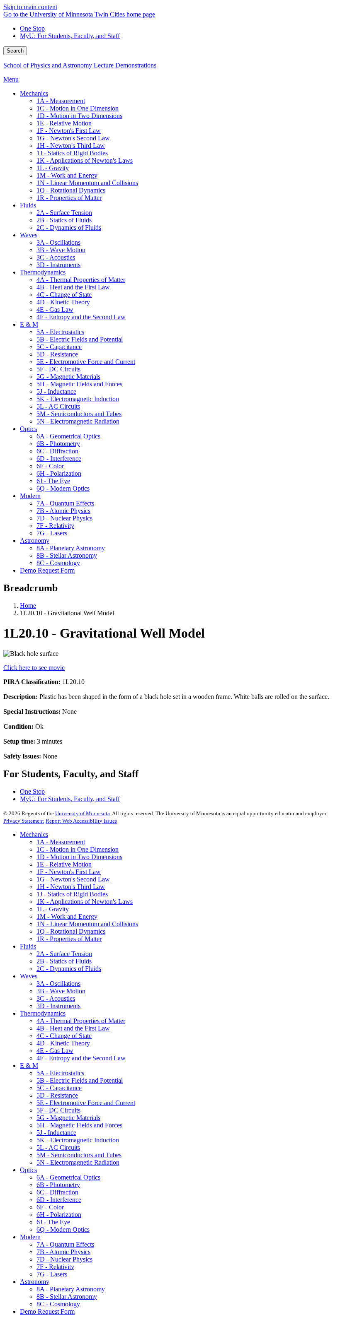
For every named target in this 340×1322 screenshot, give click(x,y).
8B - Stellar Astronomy (66, 1296)
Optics (28, 1169)
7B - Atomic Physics (63, 1251)
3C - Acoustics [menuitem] (55, 257)
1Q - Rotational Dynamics (70, 931)
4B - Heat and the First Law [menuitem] (73, 287)
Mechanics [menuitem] (34, 93)
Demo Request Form (47, 1311)
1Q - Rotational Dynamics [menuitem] (70, 190)
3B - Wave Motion (60, 991)
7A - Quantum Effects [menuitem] (65, 503)
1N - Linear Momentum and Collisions (87, 923)
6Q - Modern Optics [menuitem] (63, 488)
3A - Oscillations (58, 983)
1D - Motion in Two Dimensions (79, 856)
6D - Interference (58, 1199)
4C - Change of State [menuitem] (64, 294)
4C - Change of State (64, 1035)
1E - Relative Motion (64, 864)
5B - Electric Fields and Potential (79, 1080)
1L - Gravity (52, 909)
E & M (29, 1065)
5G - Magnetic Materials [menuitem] (68, 376)
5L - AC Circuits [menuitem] (58, 406)
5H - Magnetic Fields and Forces (79, 1125)
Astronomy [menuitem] (34, 540)
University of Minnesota (82, 813)
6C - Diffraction (57, 1192)
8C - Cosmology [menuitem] (58, 562)
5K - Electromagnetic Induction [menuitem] (77, 398)
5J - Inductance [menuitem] (56, 391)
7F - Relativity (55, 1266)
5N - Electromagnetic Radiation (77, 1162)
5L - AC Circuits (58, 1147)
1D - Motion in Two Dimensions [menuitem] (79, 115)
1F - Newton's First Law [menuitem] (68, 130)
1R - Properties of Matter (69, 938)
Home (28, 605)
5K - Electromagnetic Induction (77, 1140)
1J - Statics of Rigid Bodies (72, 894)
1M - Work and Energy (66, 916)
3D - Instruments (58, 1005)
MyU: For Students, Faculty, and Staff (70, 35)
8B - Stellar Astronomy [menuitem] (66, 555)
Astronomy (34, 1281)
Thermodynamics (43, 1013)
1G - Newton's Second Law (73, 879)
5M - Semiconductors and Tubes (78, 1154)
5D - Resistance (57, 1095)
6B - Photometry (58, 1184)
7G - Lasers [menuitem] (51, 533)
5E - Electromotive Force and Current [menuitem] (85, 361)
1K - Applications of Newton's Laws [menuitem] (84, 160)
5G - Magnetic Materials (68, 1117)
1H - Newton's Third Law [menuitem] (70, 145)
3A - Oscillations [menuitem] (58, 242)
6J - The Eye (53, 1222)
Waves (28, 976)
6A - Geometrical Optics (68, 1177)
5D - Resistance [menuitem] (57, 354)
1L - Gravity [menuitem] (52, 167)
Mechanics (34, 834)
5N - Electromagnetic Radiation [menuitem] (77, 421)
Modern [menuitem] (30, 495)
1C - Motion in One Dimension (77, 849)
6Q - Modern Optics (63, 1229)
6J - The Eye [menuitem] (53, 480)
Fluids (28, 946)
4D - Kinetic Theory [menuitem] (63, 302)
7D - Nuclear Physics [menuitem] (64, 518)
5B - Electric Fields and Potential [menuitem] (79, 339)
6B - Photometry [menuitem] (58, 443)
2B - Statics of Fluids (64, 961)
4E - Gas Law (54, 1050)
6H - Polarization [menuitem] (58, 473)
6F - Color (50, 1207)
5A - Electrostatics (60, 1072)
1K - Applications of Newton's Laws (84, 901)
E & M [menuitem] (29, 324)
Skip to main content (30, 6)
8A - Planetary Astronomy (70, 1289)
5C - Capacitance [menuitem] (59, 346)
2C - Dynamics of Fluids (68, 968)
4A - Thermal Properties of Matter (80, 1020)
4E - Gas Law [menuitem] (54, 309)
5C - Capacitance (59, 1087)
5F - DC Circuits (58, 1110)
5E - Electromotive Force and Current (85, 1102)
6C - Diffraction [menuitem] (57, 451)
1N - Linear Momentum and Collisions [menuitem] (87, 182)
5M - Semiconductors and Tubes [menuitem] (78, 413)
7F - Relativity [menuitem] (55, 525)
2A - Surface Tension (64, 953)
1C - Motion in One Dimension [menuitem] (77, 108)
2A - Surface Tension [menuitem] (64, 212)
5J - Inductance (56, 1132)
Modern (30, 1236)
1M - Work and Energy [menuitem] (66, 175)
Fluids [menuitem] (28, 205)
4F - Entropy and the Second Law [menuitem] (81, 316)
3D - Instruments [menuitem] (58, 264)
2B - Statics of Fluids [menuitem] (64, 220)
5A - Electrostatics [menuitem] (60, 331)
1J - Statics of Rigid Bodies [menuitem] (72, 153)
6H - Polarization (58, 1214)
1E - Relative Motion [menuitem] (64, 123)
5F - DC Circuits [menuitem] (58, 369)
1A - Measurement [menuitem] (60, 100)
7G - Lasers (51, 1274)
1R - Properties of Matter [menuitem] (69, 197)
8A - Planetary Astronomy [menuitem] (70, 547)
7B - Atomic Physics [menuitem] (63, 510)
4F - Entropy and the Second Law (81, 1058)
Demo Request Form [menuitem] (47, 570)
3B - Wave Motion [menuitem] (60, 249)
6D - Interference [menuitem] (58, 458)
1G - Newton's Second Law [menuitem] (73, 138)
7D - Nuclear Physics (64, 1259)
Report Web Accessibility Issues (81, 821)
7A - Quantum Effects (65, 1244)
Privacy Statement (23, 821)
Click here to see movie (34, 667)
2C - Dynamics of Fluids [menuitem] (68, 227)
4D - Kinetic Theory (63, 1043)
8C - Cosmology (58, 1304)
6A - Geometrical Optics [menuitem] (68, 436)
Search (15, 51)
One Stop (32, 28)
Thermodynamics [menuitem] (43, 272)
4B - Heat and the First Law (73, 1028)
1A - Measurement (60, 841)
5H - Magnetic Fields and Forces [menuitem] (79, 384)
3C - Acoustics (55, 998)
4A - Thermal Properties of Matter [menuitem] (80, 279)
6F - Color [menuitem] (50, 466)
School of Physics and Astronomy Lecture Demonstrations (79, 65)
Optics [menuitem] (28, 428)
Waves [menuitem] (28, 234)
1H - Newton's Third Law (70, 886)
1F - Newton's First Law (68, 871)
